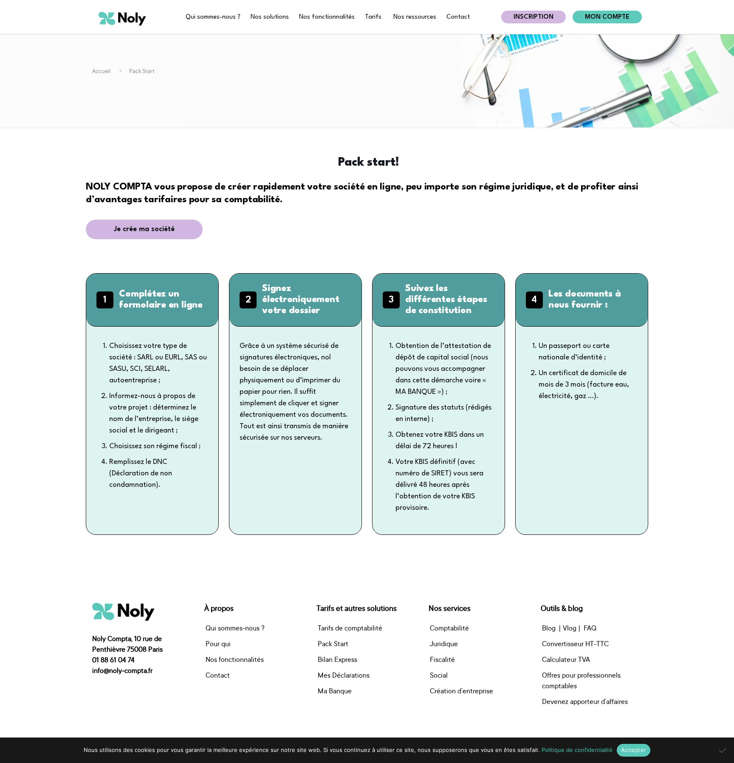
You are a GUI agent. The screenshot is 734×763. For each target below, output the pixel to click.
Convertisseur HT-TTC (575, 643)
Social (439, 675)
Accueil (101, 71)
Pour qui (218, 643)
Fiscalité (442, 659)
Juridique (444, 643)
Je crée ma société (144, 229)
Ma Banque (335, 690)
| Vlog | (570, 628)
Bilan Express (337, 659)
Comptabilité (449, 628)
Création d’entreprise (461, 690)
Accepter (633, 749)
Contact (218, 675)
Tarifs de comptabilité (350, 628)
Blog (549, 628)
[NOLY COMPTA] (122, 18)
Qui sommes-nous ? (235, 628)
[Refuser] (723, 750)
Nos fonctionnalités (235, 659)
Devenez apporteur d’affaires (585, 701)
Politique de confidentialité (577, 749)
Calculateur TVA (566, 659)
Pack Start (333, 643)
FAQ (590, 628)
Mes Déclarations (344, 675)
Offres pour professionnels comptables (581, 680)
